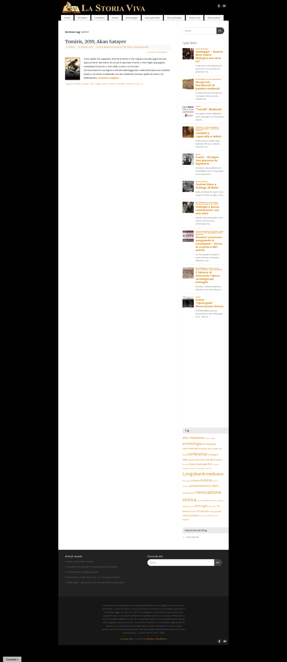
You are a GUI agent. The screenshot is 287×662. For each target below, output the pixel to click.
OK (219, 30)
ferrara (185, 464)
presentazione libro (204, 486)
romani (205, 500)
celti (209, 448)
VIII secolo (212, 506)
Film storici (128, 47)
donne (191, 459)
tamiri (105, 83)
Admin (71, 47)
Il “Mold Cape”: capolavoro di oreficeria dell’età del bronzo (94, 582)
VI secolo (203, 511)
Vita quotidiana (174, 17)
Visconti (193, 511)
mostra (206, 480)
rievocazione (189, 492)
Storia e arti (194, 17)
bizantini (202, 448)
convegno (213, 454)
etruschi (200, 459)
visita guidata (215, 511)
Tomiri (112, 83)
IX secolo (208, 468)
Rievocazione (213, 17)
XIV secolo (211, 515)
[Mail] (224, 6)
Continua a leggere (110, 77)
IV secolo (200, 468)
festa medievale (198, 464)
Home (67, 17)
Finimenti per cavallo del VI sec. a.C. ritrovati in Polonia (92, 577)
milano (195, 480)
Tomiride (120, 83)
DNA (185, 459)
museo (215, 481)
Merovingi (186, 481)
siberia (186, 506)
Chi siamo (82, 17)
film (210, 464)
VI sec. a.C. (139, 83)
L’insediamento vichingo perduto (81, 571)
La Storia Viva (126, 638)
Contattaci (99, 17)
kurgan (85, 83)
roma (199, 501)
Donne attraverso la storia (109, 47)
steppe (98, 83)
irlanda (193, 468)
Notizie (115, 17)
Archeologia (132, 17)
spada (191, 506)
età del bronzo (214, 459)
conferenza (197, 454)
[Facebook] (219, 6)
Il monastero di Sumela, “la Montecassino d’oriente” (91, 566)
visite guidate (190, 515)
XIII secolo (203, 516)
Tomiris (129, 83)
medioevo (215, 474)
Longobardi (194, 474)
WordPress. (161, 638)
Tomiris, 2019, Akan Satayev (95, 41)
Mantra (150, 638)
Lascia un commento (157, 52)
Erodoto (77, 83)
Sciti (92, 83)
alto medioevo (193, 437)
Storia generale (152, 17)
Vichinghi (201, 506)
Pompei (186, 486)
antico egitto (210, 438)
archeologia (192, 443)
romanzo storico (216, 500)
